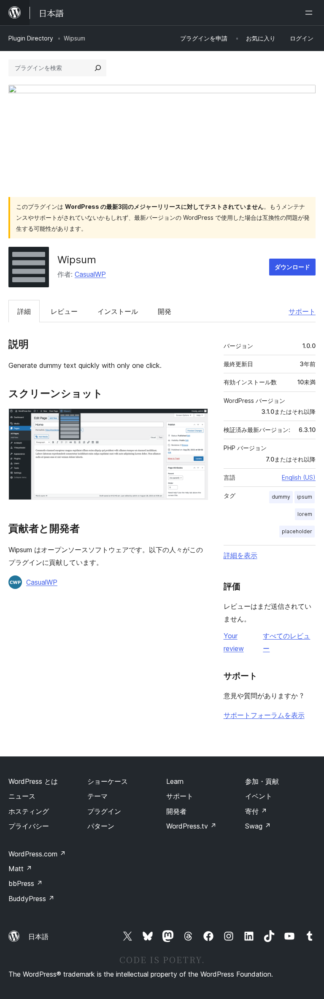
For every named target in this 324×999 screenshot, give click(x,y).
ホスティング (28, 811)
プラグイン (104, 811)
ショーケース (107, 781)
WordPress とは (33, 781)
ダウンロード (292, 266)
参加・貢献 (262, 781)
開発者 (176, 811)
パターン (100, 826)
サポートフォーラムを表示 (264, 715)
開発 (164, 311)
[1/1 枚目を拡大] (196, 420)
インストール (117, 311)
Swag (258, 826)
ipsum (304, 497)
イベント (258, 796)
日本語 (38, 936)
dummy (281, 497)
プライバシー (28, 826)
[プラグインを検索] (97, 67)
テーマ (97, 796)
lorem (304, 514)
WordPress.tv (191, 826)
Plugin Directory (30, 38)
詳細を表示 (240, 555)
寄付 (256, 811)
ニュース (21, 796)
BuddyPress (31, 898)
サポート (302, 311)
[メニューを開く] (310, 12)
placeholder (297, 531)
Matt (20, 868)
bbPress (25, 883)
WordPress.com (37, 854)
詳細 (24, 311)
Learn (175, 781)
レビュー (64, 311)
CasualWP (90, 274)
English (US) (299, 477)
